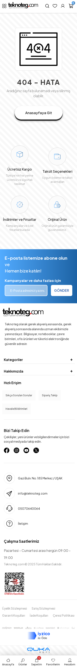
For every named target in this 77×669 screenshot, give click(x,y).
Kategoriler (13, 359)
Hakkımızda (13, 371)
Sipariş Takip (50, 395)
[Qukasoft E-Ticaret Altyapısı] (38, 650)
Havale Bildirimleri (16, 408)
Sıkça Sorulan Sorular (19, 395)
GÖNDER (61, 290)
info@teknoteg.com (32, 493)
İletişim (23, 523)
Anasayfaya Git (38, 113)
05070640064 (29, 508)
